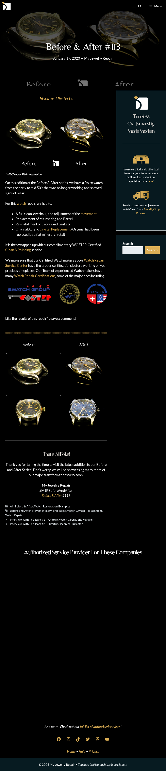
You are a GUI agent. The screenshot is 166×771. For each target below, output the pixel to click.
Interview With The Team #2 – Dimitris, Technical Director (46, 523)
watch (21, 203)
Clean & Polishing (18, 250)
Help (82, 751)
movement (89, 214)
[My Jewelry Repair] (6, 6)
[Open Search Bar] (139, 6)
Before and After (20, 510)
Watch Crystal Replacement (84, 510)
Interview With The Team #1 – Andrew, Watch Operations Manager (52, 519)
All (12, 506)
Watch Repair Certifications (34, 276)
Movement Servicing (45, 510)
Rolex (62, 510)
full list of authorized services (100, 727)
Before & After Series (56, 98)
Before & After (52, 495)
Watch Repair (13, 515)
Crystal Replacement (55, 229)
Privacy (94, 751)
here (150, 181)
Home (71, 751)
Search (127, 243)
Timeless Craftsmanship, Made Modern (102, 764)
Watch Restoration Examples (52, 506)
